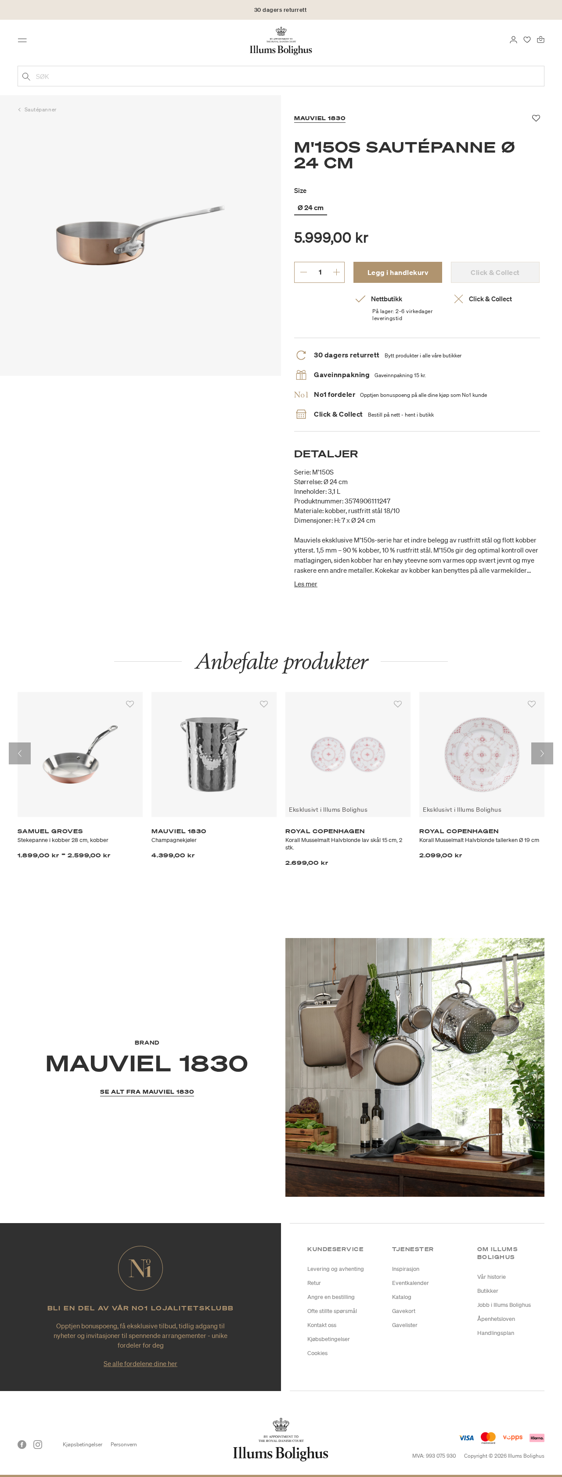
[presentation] (20, 753)
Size (300, 190)
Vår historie (491, 1277)
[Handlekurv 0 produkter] (540, 38)
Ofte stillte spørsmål (332, 1311)
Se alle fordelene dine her (140, 1363)
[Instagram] (37, 1444)
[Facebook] (22, 1444)
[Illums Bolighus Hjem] (281, 40)
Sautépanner (41, 109)
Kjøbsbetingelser (328, 1339)
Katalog (401, 1297)
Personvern (124, 1444)
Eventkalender (410, 1283)
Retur (314, 1283)
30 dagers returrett (280, 13)
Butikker (487, 1291)
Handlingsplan (495, 1333)
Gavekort (403, 1311)
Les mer (305, 583)
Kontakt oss (321, 1325)
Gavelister (405, 1325)
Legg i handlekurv (398, 272)
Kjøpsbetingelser (82, 1444)
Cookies (317, 1353)
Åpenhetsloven (496, 1319)
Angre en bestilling (331, 1297)
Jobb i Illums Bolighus (504, 1305)
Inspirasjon (405, 1269)
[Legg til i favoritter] (130, 704)
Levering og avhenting (335, 1269)
